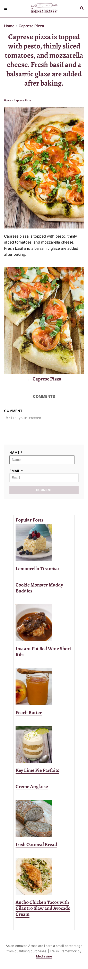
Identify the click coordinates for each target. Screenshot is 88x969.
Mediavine (44, 956)
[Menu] (6, 8)
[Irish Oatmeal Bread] (44, 818)
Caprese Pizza (31, 26)
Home (9, 26)
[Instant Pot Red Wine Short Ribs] (44, 622)
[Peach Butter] (44, 686)
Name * (16, 452)
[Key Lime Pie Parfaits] (44, 744)
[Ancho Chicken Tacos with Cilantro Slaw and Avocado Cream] (44, 876)
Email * (16, 471)
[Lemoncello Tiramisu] (44, 542)
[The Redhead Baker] (44, 9)
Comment (13, 411)
